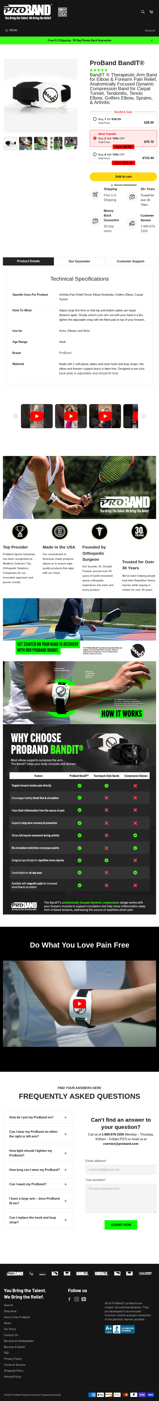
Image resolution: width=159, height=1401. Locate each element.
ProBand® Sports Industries (26, 1394)
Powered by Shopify (51, 1394)
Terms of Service (14, 1364)
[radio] (123, 120)
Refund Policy (12, 1376)
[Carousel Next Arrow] (144, 416)
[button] (99, 70)
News (7, 1323)
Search (8, 1305)
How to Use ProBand (17, 1317)
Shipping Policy (13, 1370)
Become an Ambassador (19, 1340)
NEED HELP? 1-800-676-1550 (125, 1292)
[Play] (36, 416)
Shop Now (10, 1311)
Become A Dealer (14, 1347)
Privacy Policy (13, 1358)
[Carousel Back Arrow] (15, 416)
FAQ (6, 1352)
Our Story (10, 1329)
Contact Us (11, 1335)
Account (150, 30)
